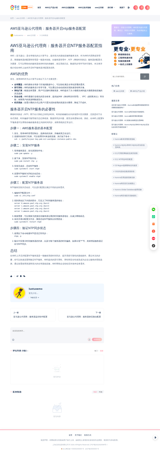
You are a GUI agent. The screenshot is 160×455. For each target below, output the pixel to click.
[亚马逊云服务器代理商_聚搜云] (21, 7)
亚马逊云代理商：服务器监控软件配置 (30, 316)
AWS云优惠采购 (68, 7)
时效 (100, 392)
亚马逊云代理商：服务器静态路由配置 (84, 316)
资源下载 (123, 7)
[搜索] (144, 76)
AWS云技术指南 (84, 7)
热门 (96, 351)
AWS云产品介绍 (51, 7)
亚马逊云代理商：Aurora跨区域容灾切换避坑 (128, 112)
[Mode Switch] (128, 7)
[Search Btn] (135, 7)
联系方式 (87, 435)
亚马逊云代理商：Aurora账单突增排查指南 (127, 116)
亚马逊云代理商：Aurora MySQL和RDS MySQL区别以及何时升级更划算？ (130, 125)
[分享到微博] (17, 276)
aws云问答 (99, 7)
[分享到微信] (24, 276)
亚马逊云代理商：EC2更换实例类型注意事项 (128, 120)
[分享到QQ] (21, 276)
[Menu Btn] (141, 7)
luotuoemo (18, 35)
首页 (39, 7)
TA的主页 (33, 297)
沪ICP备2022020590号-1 (99, 444)
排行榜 (110, 7)
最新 (101, 351)
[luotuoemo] (19, 292)
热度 (95, 392)
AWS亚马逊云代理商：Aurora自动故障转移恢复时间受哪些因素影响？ (130, 106)
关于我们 (78, 435)
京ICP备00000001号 (92, 449)
